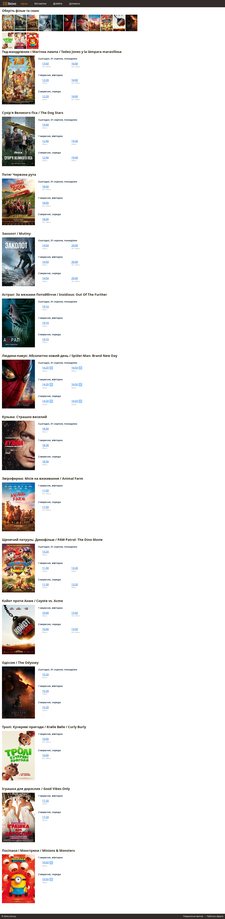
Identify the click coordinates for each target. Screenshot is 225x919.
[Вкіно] (9, 3)
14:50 (45, 245)
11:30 (45, 568)
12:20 (45, 80)
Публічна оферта (215, 916)
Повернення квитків (193, 916)
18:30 (45, 429)
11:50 (45, 490)
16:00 (74, 63)
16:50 (74, 368)
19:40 (45, 125)
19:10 (45, 306)
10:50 (45, 862)
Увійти (58, 3)
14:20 (45, 368)
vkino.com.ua (10, 916)
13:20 (45, 552)
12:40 (45, 141)
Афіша (24, 3)
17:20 (45, 801)
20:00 (74, 245)
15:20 (45, 674)
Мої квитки (40, 3)
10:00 (45, 613)
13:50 (45, 63)
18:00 (45, 186)
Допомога (74, 3)
